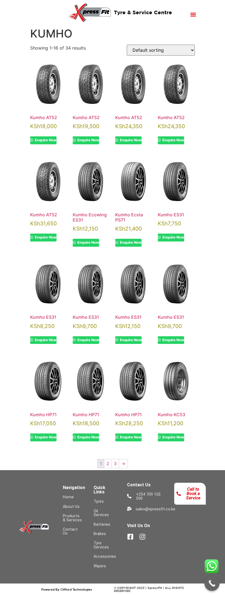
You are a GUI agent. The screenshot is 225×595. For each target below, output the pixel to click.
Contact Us (70, 531)
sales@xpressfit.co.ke (155, 509)
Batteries (102, 524)
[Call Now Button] (212, 583)
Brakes (100, 533)
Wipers (100, 566)
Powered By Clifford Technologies (66, 589)
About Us (71, 506)
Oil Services (101, 513)
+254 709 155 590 (148, 496)
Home (68, 497)
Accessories (105, 556)
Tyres (99, 501)
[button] (193, 14)
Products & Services (72, 518)
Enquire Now (45, 140)
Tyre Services (101, 545)
